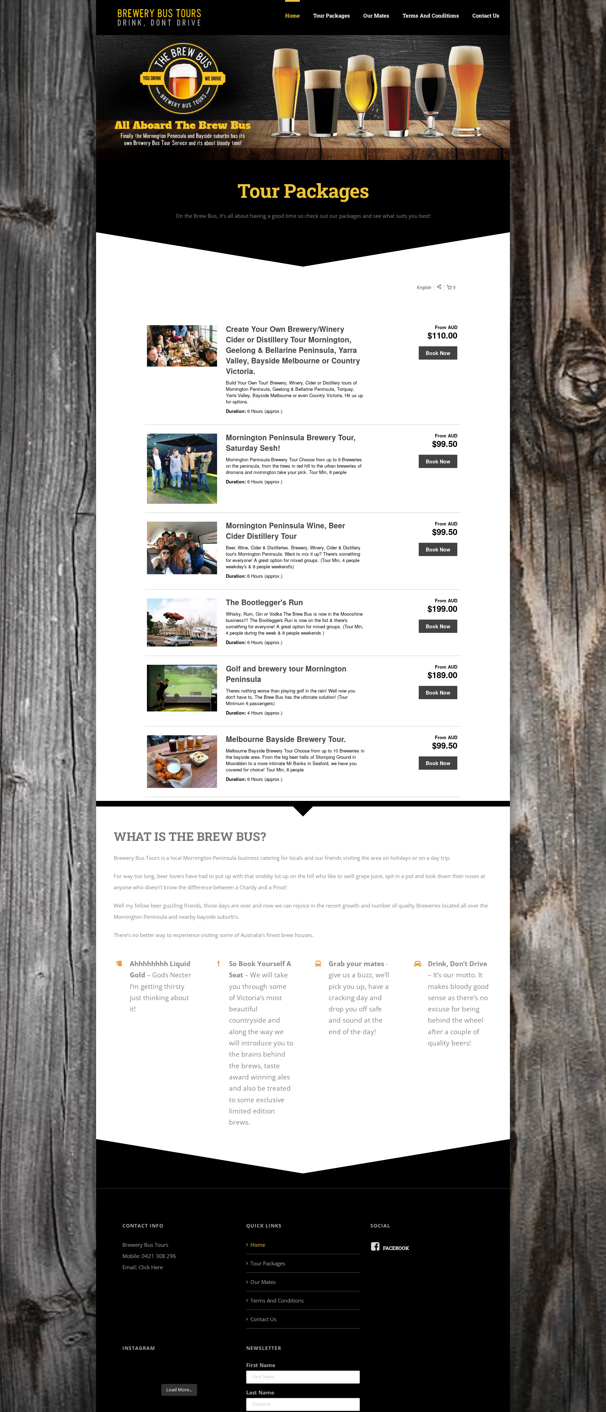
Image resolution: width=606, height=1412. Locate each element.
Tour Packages (267, 1263)
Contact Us (263, 1319)
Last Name (260, 1392)
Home (257, 1244)
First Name (260, 1364)
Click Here (151, 1267)
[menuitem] (299, 14)
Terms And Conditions (277, 1300)
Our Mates (263, 1281)
